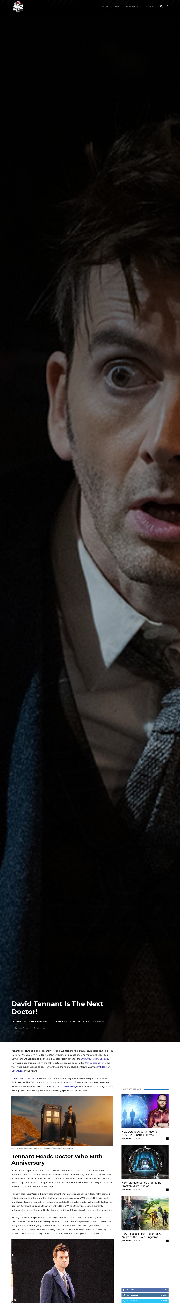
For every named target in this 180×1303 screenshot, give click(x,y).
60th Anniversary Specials (94, 1059)
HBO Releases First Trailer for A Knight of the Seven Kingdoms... (141, 1235)
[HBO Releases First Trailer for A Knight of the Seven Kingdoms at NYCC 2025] (145, 1213)
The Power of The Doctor (66, 1021)
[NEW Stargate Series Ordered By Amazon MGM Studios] (145, 1162)
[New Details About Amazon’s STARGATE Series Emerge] (145, 1111)
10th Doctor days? (94, 1063)
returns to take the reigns (65, 1086)
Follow (163, 1295)
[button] (161, 7)
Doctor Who (20, 1021)
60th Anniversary (39, 1021)
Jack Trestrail (24, 1028)
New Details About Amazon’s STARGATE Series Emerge (139, 1133)
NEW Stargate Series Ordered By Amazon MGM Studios (141, 1184)
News (86, 1021)
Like (165, 1290)
